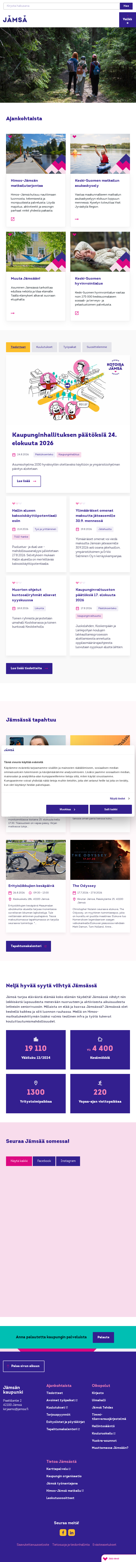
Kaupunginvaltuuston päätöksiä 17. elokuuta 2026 (95, 595)
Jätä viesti (114, 1558)
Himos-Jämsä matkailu (65, 1490)
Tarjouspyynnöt (58, 1414)
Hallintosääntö (103, 1426)
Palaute (103, 1337)
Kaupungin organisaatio (64, 1476)
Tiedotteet (54, 1393)
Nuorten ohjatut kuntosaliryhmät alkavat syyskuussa (34, 595)
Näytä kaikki (19, 1161)
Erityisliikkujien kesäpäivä (31, 886)
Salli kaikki (110, 809)
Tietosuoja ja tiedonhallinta (71, 1544)
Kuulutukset (57, 1407)
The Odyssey (84, 886)
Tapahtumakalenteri (31, 947)
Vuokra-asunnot (104, 1440)
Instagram (68, 1161)
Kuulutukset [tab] (44, 347)
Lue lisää (23, 481)
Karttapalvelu (58, 1469)
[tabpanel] (68, 514)
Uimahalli (99, 1400)
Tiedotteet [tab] (18, 347)
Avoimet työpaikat (61, 1400)
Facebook (44, 1161)
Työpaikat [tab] (69, 347)
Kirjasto (98, 1393)
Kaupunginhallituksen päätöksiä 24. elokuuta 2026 (64, 439)
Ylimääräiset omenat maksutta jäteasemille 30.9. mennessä (95, 516)
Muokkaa (65, 809)
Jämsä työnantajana (62, 1483)
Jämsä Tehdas (102, 1407)
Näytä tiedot (117, 798)
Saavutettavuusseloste (33, 1544)
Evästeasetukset (104, 1544)
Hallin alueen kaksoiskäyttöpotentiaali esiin (34, 516)
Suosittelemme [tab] (97, 347)
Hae (126, 6)
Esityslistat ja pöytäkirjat (65, 1422)
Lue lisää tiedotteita (26, 668)
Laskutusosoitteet (60, 1498)
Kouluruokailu (103, 1433)
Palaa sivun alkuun (25, 1366)
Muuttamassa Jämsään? (110, 1448)
